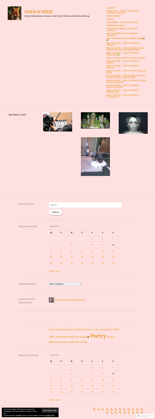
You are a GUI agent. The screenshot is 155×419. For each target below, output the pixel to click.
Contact (110, 8)
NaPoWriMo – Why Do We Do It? (122, 22)
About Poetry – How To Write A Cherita (122, 44)
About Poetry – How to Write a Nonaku (122, 62)
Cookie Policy (50, 415)
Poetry (110, 19)
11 (51, 251)
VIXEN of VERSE (38, 11)
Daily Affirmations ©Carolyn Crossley (122, 34)
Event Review (106, 329)
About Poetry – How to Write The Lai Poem (125, 72)
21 (82, 257)
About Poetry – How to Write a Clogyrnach (122, 96)
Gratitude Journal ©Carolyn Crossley (121, 29)
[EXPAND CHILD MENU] (105, 16)
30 (103, 263)
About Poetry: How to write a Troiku (126, 58)
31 (113, 263)
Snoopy (83, 342)
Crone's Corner (92, 329)
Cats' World (79, 329)
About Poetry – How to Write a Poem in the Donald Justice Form (125, 76)
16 (103, 251)
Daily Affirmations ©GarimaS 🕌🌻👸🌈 (125, 39)
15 (92, 251)
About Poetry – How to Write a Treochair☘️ (122, 54)
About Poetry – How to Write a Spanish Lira (122, 91)
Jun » (57, 271)
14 (82, 251)
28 (82, 263)
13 (71, 251)
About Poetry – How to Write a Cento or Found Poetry (126, 81)
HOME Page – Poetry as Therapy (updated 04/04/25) (122, 12)
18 (51, 257)
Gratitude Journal (65, 336)
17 (113, 251)
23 (103, 257)
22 (92, 257)
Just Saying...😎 (82, 337)
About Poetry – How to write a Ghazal (122, 67)
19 (61, 257)
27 (72, 263)
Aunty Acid (54, 329)
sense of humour (70, 342)
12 (61, 251)
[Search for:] (85, 205)
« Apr (51, 271)
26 (61, 263)
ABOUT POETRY (113, 16)
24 (113, 257)
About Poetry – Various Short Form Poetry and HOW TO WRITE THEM (125, 49)
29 (92, 263)
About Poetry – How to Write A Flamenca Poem (122, 86)
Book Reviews (66, 329)
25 (51, 263)
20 (72, 257)
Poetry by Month (115, 25)
